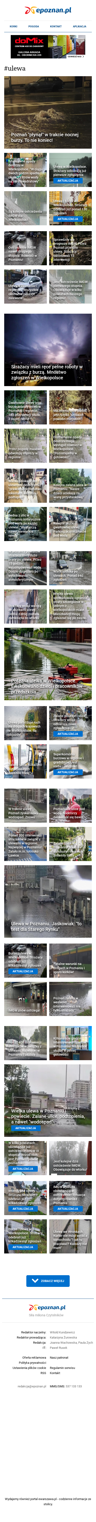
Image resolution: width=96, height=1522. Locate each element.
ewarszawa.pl (47, 1499)
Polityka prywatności (32, 1362)
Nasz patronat (59, 1357)
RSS (43, 1373)
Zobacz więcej (52, 1281)
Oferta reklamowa (34, 1357)
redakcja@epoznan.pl (32, 1386)
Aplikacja (79, 26)
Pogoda (33, 26)
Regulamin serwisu (62, 1368)
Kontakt (56, 26)
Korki (13, 26)
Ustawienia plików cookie (29, 1368)
